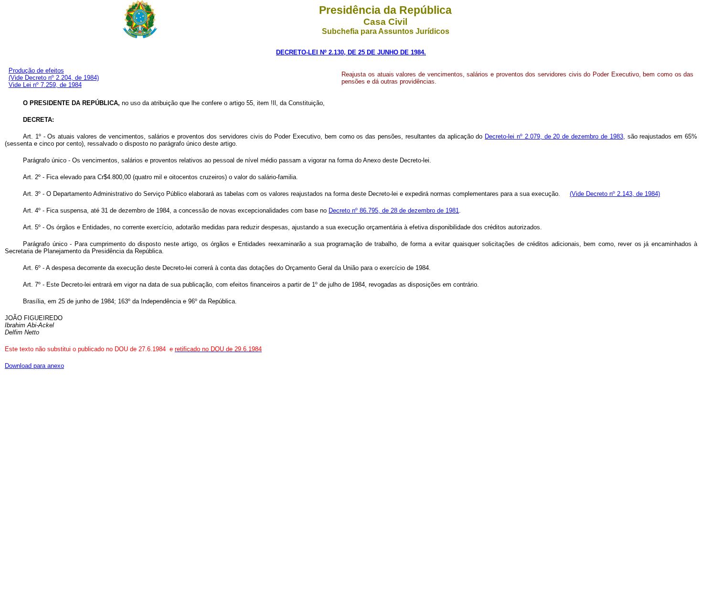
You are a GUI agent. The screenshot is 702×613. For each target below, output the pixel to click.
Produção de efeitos (36, 70)
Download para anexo (34, 365)
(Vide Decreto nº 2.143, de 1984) (615, 193)
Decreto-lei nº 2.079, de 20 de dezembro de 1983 (554, 136)
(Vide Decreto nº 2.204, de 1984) (54, 77)
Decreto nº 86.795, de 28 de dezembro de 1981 (394, 210)
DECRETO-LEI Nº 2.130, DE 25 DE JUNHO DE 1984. (351, 52)
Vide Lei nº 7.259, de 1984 (45, 84)
